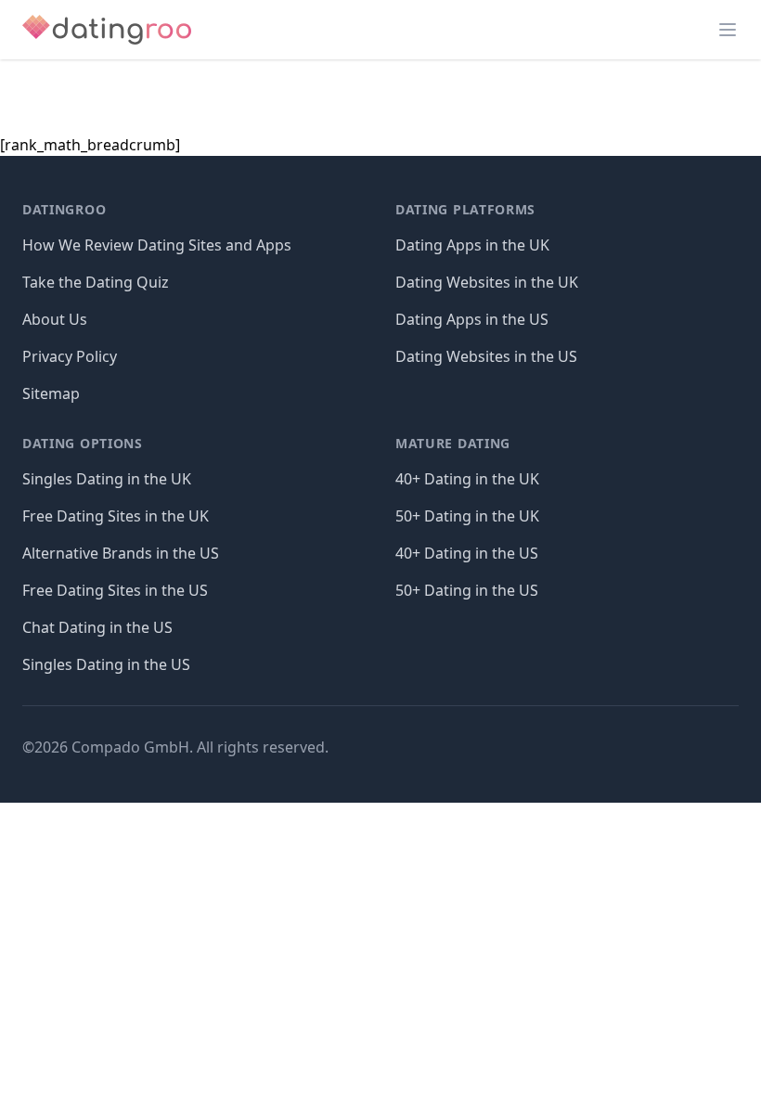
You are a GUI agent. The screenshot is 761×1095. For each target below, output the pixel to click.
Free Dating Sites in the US (115, 590)
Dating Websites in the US (486, 356)
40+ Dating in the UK (467, 479)
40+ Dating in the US (466, 553)
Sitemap (51, 393)
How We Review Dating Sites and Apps (156, 245)
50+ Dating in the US (466, 590)
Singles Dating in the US (106, 664)
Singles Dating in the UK (106, 479)
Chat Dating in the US (97, 627)
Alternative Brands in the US (120, 553)
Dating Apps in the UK (472, 245)
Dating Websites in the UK (486, 282)
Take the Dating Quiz (95, 282)
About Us (54, 319)
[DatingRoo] (106, 30)
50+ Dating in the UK (467, 516)
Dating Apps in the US (471, 319)
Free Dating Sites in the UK (115, 516)
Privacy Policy (69, 356)
